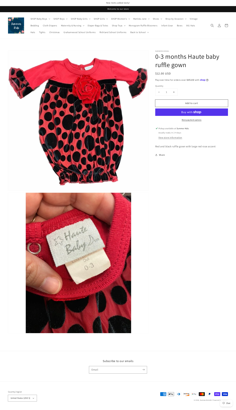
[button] (212, 25)
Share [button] (162, 154)
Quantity (159, 86)
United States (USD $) (20, 398)
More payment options (191, 120)
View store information (170, 137)
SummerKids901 (206, 400)
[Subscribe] (143, 369)
